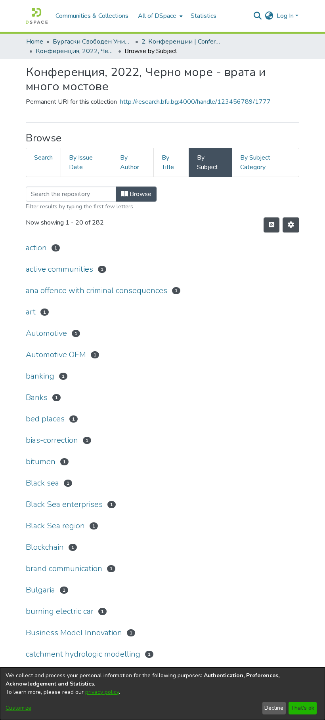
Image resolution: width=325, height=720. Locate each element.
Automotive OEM (56, 354)
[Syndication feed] (271, 224)
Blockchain (45, 547)
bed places (45, 418)
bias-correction (52, 440)
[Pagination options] (291, 224)
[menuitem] (159, 16)
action (36, 247)
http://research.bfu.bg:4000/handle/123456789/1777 (195, 101)
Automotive (46, 333)
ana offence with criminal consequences (96, 290)
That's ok (302, 708)
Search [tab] (43, 157)
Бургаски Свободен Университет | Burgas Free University (92, 41)
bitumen (40, 461)
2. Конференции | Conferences (181, 41)
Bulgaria (40, 590)
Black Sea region (55, 525)
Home (34, 41)
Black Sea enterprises (64, 504)
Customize (18, 708)
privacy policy (102, 692)
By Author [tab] (129, 162)
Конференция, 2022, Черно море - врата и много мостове (75, 51)
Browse (139, 194)
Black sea (42, 483)
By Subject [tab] (207, 162)
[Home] (37, 16)
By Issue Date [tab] (81, 162)
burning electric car (60, 611)
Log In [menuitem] (285, 15)
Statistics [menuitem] (203, 15)
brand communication (64, 568)
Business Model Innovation (74, 632)
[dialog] (162, 693)
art (31, 312)
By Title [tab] (168, 162)
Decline (273, 708)
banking (40, 376)
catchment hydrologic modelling (83, 654)
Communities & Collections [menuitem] (91, 15)
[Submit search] (258, 16)
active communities (59, 269)
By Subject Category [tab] (255, 162)
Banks (37, 397)
